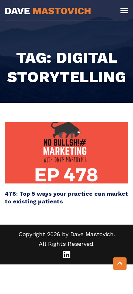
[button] (124, 10)
